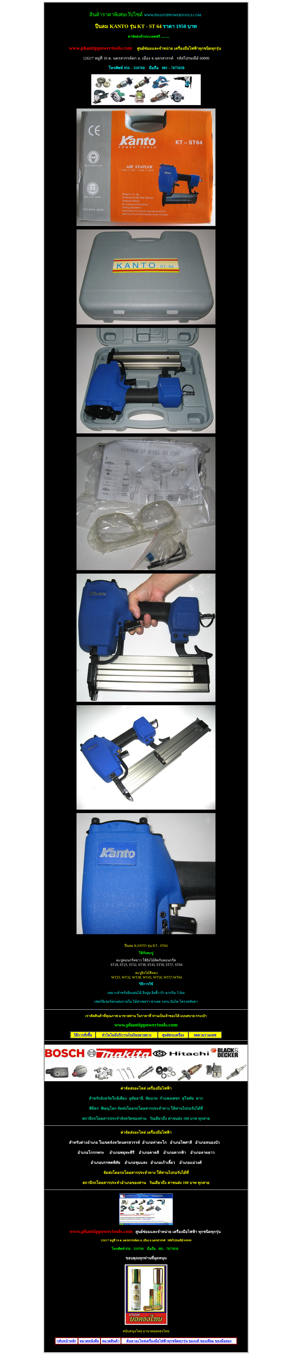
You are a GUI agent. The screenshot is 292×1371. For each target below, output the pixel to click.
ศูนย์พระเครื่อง (173, 1035)
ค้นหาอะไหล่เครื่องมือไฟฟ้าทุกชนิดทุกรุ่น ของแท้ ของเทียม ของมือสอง (179, 1341)
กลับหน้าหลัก (66, 1341)
